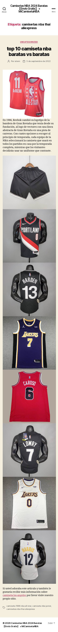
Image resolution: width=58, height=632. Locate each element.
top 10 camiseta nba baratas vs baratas (29, 51)
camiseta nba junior (41, 606)
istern (17, 61)
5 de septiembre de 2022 (38, 61)
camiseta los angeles (14, 595)
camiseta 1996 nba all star (18, 606)
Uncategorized (29, 42)
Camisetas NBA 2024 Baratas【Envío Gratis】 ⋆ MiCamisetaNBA (29, 8)
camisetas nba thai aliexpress (20, 609)
